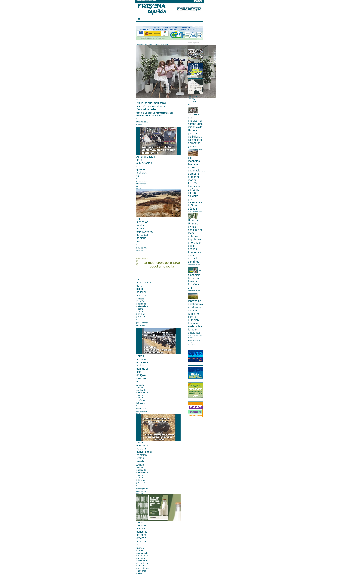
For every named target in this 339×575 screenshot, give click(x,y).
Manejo (138, 327)
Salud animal (139, 250)
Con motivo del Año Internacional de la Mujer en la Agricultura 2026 (154, 114)
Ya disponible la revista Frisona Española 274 (194, 279)
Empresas (138, 99)
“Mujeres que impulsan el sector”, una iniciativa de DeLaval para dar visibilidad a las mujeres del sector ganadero (195, 130)
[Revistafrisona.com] (151, 8)
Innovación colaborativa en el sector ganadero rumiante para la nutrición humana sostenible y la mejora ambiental (195, 317)
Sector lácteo (139, 493)
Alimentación (139, 126)
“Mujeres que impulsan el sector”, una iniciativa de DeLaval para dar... (151, 106)
